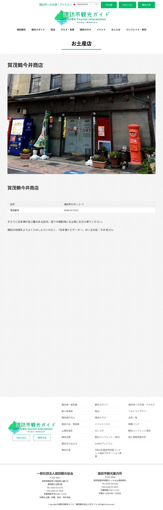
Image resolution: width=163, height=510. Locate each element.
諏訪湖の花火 (68, 417)
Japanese (82, 4)
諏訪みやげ (100, 417)
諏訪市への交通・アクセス (141, 404)
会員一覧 (132, 417)
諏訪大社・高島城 (70, 424)
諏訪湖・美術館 (69, 404)
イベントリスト (102, 424)
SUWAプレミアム (103, 443)
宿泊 (97, 411)
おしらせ (99, 430)
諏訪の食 (66, 450)
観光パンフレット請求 (139, 430)
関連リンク (133, 424)
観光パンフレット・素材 (107, 437)
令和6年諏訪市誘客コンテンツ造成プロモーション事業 (108, 453)
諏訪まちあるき (69, 443)
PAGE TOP (156, 492)
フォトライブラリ (137, 411)
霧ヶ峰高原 (67, 411)
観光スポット (101, 404)
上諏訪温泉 (67, 430)
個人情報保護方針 (137, 437)
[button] (55, 4)
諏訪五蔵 (66, 437)
